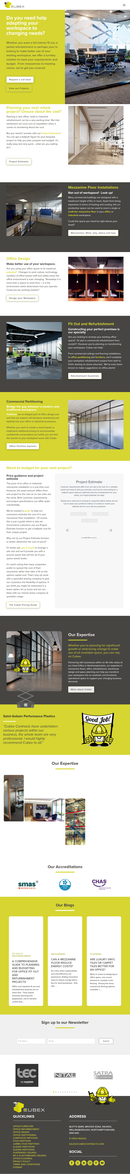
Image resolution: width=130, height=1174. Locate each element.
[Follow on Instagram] (90, 1162)
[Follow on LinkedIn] (83, 1162)
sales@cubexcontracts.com (86, 1144)
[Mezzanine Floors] (77, 514)
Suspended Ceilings (25, 1152)
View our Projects (19, 88)
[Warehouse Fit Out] (87, 520)
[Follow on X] (77, 1162)
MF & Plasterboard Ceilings (29, 1155)
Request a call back (20, 79)
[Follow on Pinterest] (96, 1162)
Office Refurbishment (26, 1129)
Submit (106, 1041)
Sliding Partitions (24, 1149)
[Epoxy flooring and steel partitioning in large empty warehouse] (44, 797)
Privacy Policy (21, 1161)
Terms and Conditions (26, 1164)
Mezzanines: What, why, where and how (93, 233)
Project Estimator (19, 161)
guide (27, 510)
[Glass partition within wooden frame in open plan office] (14, 820)
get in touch (27, 547)
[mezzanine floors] (96, 797)
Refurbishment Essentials (85, 375)
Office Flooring (22, 1158)
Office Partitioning (24, 1135)
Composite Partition (25, 1138)
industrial (73, 215)
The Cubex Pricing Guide (23, 604)
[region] (65, 1075)
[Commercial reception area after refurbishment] (44, 820)
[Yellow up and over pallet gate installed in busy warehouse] (34, 844)
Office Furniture (23, 1126)
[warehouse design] (106, 844)
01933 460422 (78, 1138)
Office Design (21, 1132)
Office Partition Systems (22, 446)
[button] (67, 530)
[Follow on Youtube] (102, 1162)
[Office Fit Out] (98, 514)
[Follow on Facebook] (71, 1162)
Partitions (11, 414)
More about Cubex (81, 689)
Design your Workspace (22, 298)
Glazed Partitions (24, 1146)
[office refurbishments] (75, 797)
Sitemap (17, 1167)
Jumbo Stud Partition (26, 1143)
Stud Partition (22, 1141)
